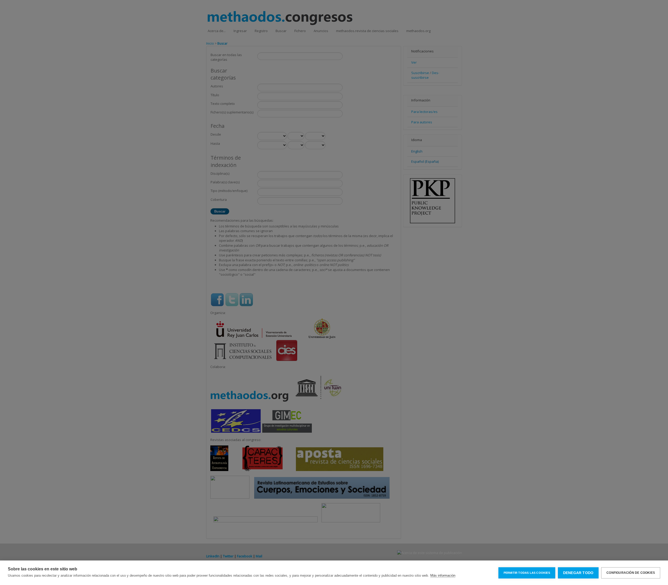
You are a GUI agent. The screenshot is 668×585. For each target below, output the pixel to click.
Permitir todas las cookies (527, 572)
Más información (442, 575)
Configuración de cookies (630, 573)
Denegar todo (578, 573)
